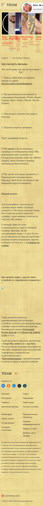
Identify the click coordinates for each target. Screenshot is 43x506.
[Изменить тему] (16, 373)
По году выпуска (7, 423)
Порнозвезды (28, 398)
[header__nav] (2, 4)
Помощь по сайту (30, 429)
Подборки (5, 402)
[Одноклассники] (8, 386)
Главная (4, 58)
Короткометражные (11, 358)
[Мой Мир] (14, 386)
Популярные (6, 398)
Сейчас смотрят (7, 419)
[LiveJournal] (25, 386)
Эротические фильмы (10, 407)
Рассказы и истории (30, 407)
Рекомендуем (6, 414)
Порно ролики (28, 402)
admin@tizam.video (12, 496)
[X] (19, 386)
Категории (5, 394)
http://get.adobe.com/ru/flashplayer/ (16, 83)
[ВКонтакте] (3, 386)
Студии (26, 394)
